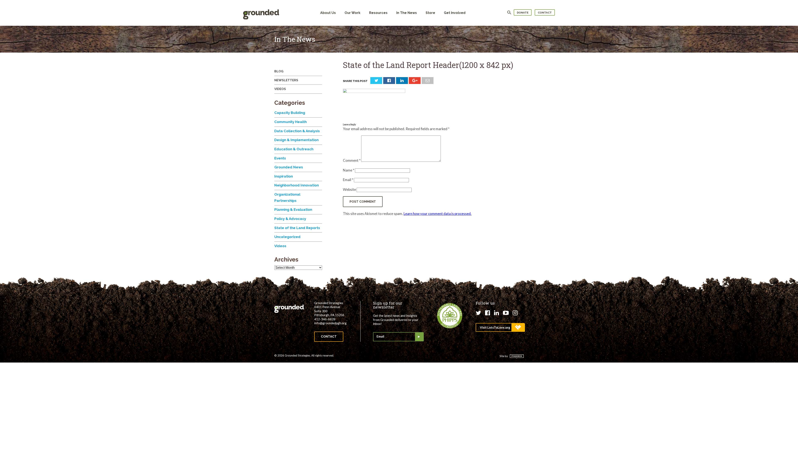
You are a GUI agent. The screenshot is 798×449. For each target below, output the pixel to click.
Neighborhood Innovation (296, 185)
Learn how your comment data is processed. (438, 213)
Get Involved (455, 13)
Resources (378, 13)
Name (348, 170)
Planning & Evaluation (293, 209)
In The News (406, 13)
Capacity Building (289, 113)
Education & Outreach (293, 149)
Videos (280, 89)
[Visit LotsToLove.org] (500, 327)
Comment (352, 160)
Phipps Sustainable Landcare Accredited (449, 315)
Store (430, 13)
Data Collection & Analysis (297, 131)
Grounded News (288, 167)
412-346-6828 (324, 319)
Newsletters (286, 80)
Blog (278, 71)
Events (280, 158)
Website (349, 189)
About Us (328, 13)
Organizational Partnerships (287, 197)
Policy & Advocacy (290, 219)
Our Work (352, 13)
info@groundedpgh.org (330, 323)
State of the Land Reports (297, 228)
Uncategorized (287, 237)
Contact (545, 12)
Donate (522, 12)
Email (348, 180)
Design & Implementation (296, 140)
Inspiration (283, 176)
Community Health (290, 122)
